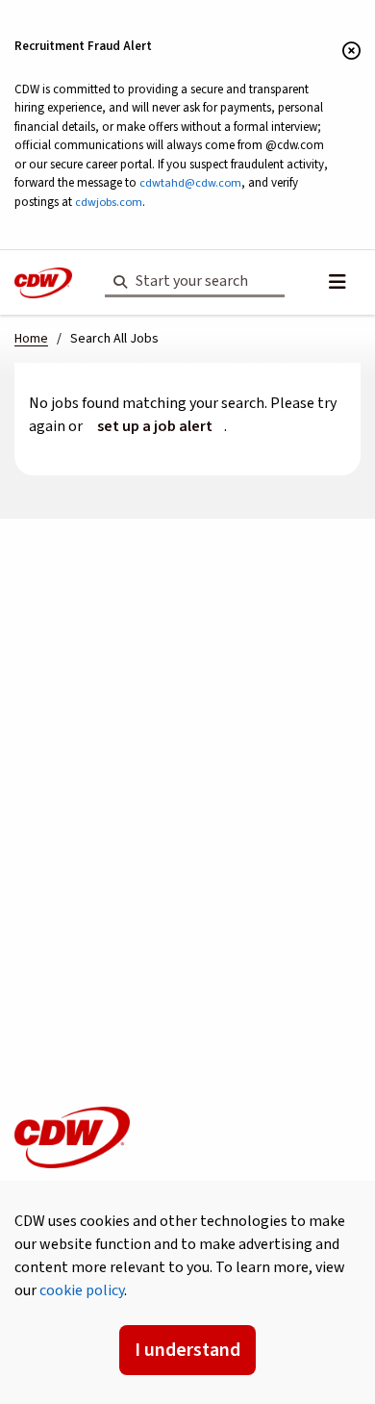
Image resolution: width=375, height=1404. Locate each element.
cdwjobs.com (108, 202)
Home (31, 338)
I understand (187, 1350)
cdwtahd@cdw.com (190, 182)
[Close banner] (351, 52)
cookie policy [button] (81, 1290)
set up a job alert (154, 426)
